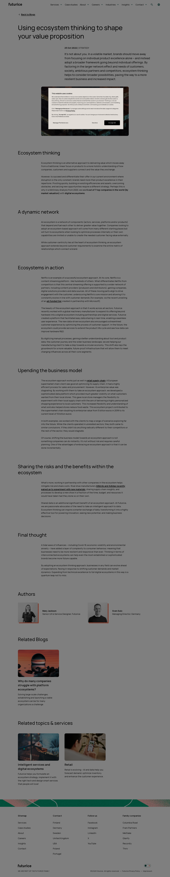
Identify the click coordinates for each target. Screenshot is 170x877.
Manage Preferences (60, 123)
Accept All (112, 123)
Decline (95, 123)
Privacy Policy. (70, 110)
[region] (85, 108)
